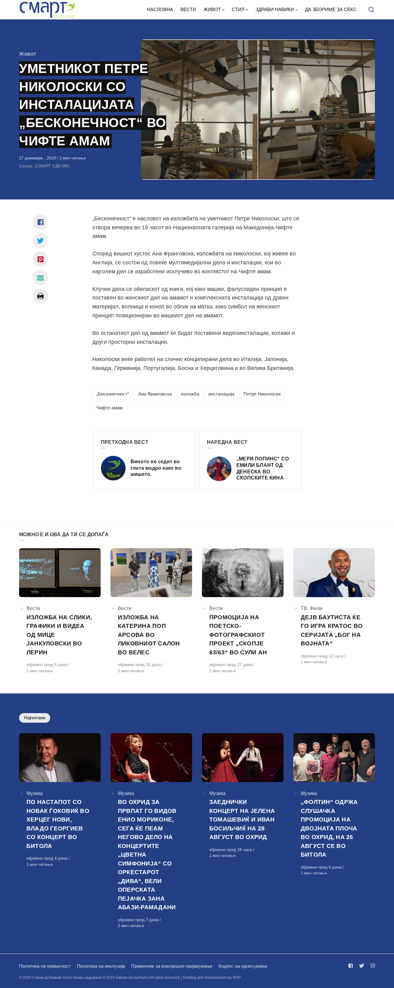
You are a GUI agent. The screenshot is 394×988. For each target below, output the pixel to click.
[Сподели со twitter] (40, 240)
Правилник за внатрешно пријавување (171, 966)
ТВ (304, 608)
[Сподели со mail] (40, 277)
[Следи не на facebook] (351, 965)
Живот (27, 54)
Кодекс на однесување (243, 966)
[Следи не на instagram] (371, 965)
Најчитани (34, 717)
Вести (33, 608)
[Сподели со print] (40, 296)
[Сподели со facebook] (40, 222)
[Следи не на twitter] (362, 965)
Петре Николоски (261, 393)
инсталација (221, 393)
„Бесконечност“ (112, 393)
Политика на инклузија (101, 966)
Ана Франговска (155, 393)
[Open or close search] (371, 10)
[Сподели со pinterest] (40, 259)
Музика (34, 793)
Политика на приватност (45, 966)
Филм (316, 608)
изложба (190, 393)
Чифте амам (109, 407)
